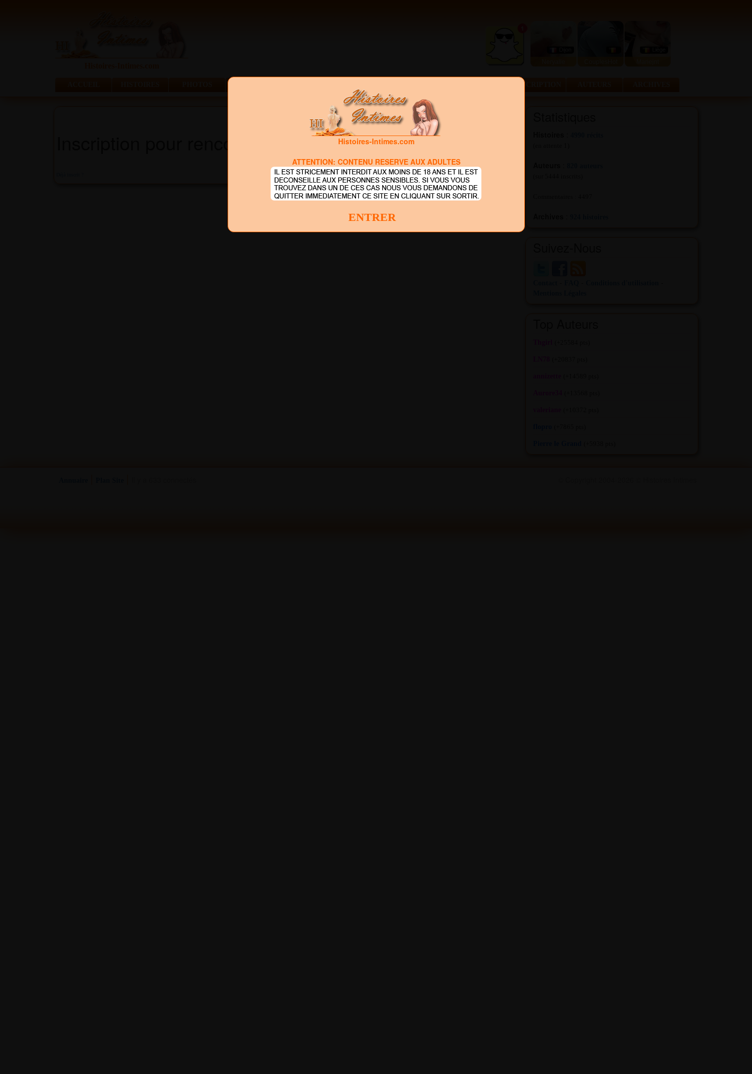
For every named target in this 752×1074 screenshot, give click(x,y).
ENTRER (372, 217)
